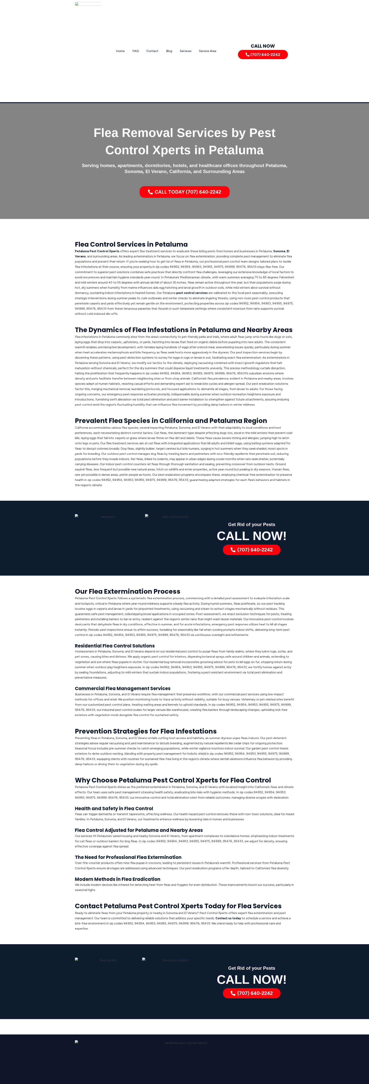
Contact (152, 51)
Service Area (207, 51)
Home (120, 51)
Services (185, 51)
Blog (169, 51)
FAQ (135, 51)
